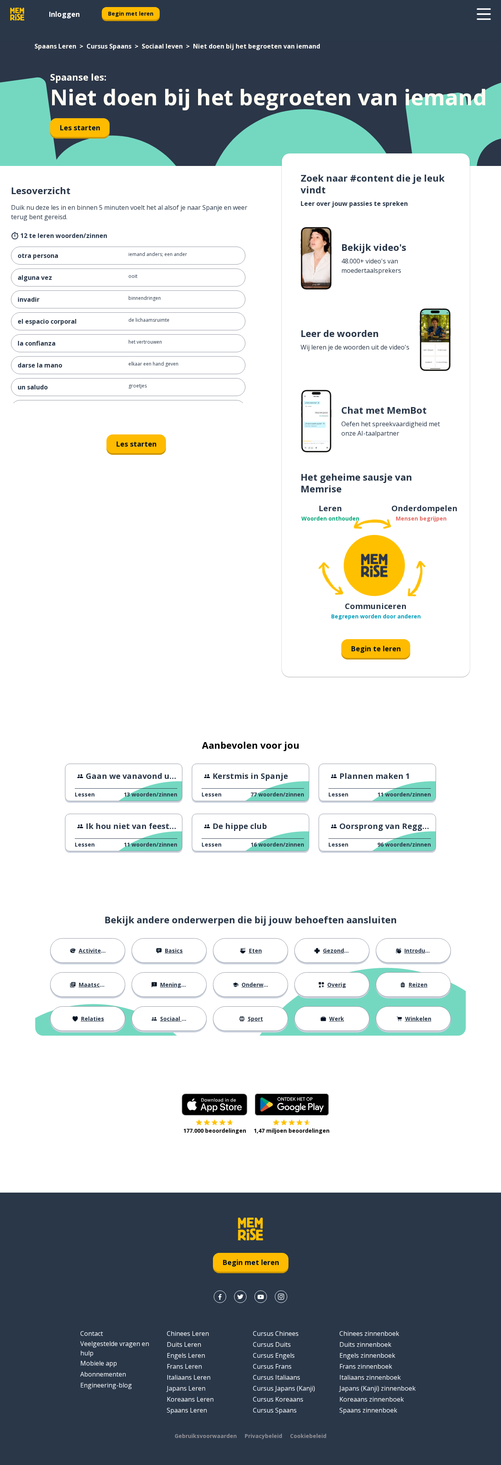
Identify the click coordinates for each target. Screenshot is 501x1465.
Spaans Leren (55, 46)
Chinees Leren (188, 1333)
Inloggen (64, 14)
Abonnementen (103, 1374)
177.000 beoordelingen (214, 1130)
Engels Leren (186, 1355)
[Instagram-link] (281, 1296)
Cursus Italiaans (276, 1377)
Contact (91, 1333)
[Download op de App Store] (214, 1104)
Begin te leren (376, 648)
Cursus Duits (272, 1344)
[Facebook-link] (220, 1296)
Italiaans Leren (189, 1377)
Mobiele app (98, 1363)
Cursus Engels (274, 1355)
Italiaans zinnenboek (370, 1377)
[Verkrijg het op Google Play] (292, 1104)
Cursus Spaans (109, 46)
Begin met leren (130, 13)
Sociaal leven (162, 46)
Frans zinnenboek (365, 1366)
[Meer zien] (483, 14)
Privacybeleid (263, 1436)
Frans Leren (184, 1366)
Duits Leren (184, 1344)
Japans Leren (186, 1388)
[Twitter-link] (240, 1296)
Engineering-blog (106, 1385)
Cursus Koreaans (278, 1399)
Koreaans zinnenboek (371, 1399)
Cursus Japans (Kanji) (284, 1388)
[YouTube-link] (260, 1296)
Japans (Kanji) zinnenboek (377, 1388)
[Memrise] (17, 14)
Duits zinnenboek (365, 1344)
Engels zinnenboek (367, 1355)
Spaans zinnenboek (368, 1410)
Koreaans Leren (190, 1399)
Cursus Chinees (276, 1333)
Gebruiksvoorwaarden (206, 1436)
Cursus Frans (272, 1366)
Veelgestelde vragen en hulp (114, 1348)
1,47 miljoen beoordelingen (292, 1130)
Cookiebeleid (308, 1436)
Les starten (79, 127)
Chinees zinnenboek (369, 1333)
